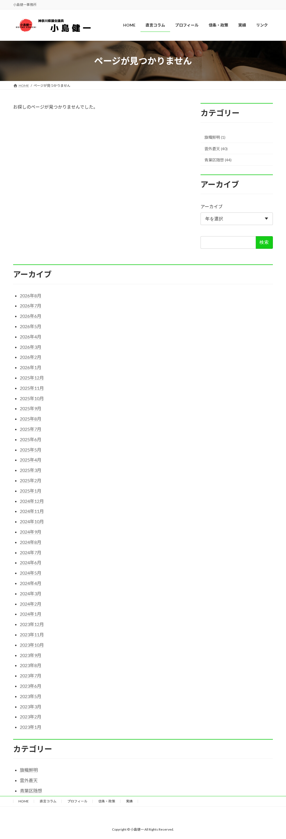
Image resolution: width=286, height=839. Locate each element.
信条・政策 (106, 801)
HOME (23, 801)
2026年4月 (30, 336)
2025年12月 (32, 377)
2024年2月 (30, 603)
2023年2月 (30, 716)
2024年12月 (32, 501)
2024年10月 (32, 521)
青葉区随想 (31, 790)
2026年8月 (30, 295)
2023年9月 (30, 655)
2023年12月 (32, 624)
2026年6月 (30, 316)
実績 (129, 801)
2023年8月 (30, 665)
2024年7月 (30, 552)
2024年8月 (30, 542)
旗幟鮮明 (29, 770)
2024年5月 (30, 572)
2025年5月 (30, 449)
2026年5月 (30, 326)
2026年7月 (30, 305)
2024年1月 (30, 613)
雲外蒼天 (29, 780)
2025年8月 (30, 418)
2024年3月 (30, 593)
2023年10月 (32, 644)
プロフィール (77, 801)
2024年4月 (30, 583)
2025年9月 (30, 408)
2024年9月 (30, 531)
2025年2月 (30, 480)
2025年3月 (30, 470)
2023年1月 (30, 727)
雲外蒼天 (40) (216, 148)
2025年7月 (30, 429)
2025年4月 (30, 459)
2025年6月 (30, 439)
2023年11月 (32, 634)
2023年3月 (30, 706)
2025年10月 (32, 398)
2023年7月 (30, 675)
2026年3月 (30, 347)
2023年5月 (30, 696)
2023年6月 (30, 686)
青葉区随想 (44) (218, 159)
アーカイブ (212, 206)
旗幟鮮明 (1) (214, 137)
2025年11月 (32, 388)
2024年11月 (32, 511)
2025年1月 (30, 490)
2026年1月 (30, 367)
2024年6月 (30, 562)
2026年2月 (30, 357)
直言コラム (48, 801)
